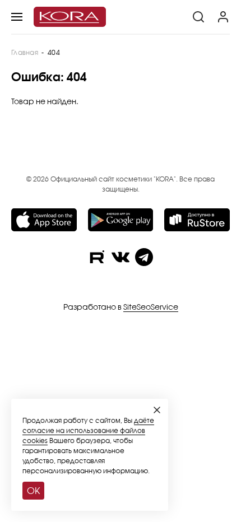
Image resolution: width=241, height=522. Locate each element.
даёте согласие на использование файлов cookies (88, 430)
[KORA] (70, 17)
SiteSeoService (150, 306)
